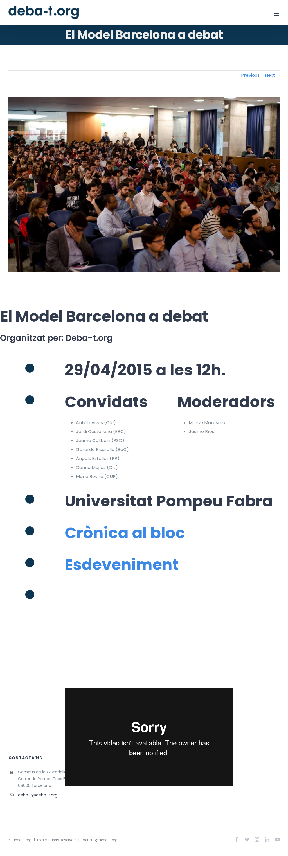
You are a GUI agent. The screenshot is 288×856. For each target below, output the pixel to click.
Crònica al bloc (125, 533)
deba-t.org (22, 839)
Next (270, 75)
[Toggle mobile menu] (277, 14)
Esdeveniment (122, 564)
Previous (250, 75)
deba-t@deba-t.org (37, 795)
